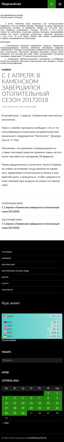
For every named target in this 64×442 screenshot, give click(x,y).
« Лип (6, 423)
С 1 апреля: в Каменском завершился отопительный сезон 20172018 (30, 208)
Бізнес (5, 277)
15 (48, 403)
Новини (6, 70)
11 (14, 403)
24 (6, 413)
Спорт (5, 283)
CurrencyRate (9, 340)
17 (6, 408)
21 (39, 408)
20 (31, 408)
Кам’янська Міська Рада (15, 271)
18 (14, 408)
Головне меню (60, 4)
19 (23, 408)
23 (57, 408)
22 (48, 408)
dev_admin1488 (28, 107)
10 (6, 403)
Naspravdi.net (11, 4)
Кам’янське (8, 265)
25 (14, 413)
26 (23, 413)
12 (23, 403)
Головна (7, 252)
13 (31, 403)
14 (39, 403)
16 (57, 403)
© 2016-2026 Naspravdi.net (15, 438)
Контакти (7, 290)
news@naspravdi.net (37, 438)
